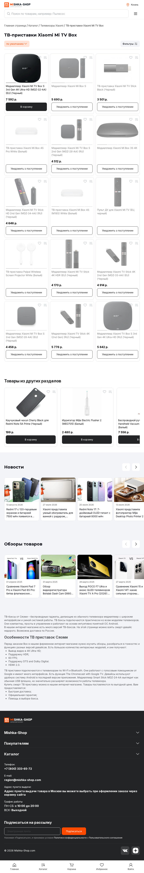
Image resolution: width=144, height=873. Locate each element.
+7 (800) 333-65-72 (18, 768)
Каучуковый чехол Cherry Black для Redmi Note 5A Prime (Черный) (27, 422)
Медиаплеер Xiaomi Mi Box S (68, 86)
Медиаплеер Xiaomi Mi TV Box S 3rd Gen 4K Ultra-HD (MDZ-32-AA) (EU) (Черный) (26, 90)
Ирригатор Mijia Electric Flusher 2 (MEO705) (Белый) (82, 422)
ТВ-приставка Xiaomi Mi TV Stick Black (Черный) (116, 88)
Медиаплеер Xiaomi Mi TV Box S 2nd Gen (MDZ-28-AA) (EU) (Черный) (25, 337)
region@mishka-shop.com (22, 780)
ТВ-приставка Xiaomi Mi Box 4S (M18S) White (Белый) (70, 211)
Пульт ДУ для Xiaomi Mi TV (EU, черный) (116, 211)
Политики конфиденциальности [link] (70, 837)
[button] (26, 107)
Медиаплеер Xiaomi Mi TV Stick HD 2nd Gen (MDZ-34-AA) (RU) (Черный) (25, 213)
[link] (85, 25)
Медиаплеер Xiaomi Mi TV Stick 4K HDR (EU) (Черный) (70, 273)
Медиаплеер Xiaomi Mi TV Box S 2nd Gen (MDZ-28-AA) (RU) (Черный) (70, 151)
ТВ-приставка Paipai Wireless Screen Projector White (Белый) (24, 273)
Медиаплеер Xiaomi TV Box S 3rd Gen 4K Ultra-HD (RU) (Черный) (117, 335)
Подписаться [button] (74, 831)
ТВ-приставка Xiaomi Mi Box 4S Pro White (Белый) (25, 149)
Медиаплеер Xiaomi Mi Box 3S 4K (117, 147)
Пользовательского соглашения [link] (105, 837)
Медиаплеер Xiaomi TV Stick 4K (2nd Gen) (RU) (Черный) (70, 335)
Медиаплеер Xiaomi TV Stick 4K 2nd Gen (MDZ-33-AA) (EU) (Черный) (116, 275)
